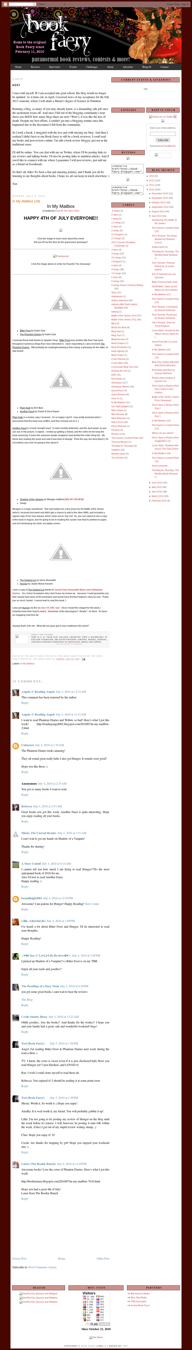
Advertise (128, 67)
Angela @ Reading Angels (38, 691)
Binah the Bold (118, 327)
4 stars (114, 265)
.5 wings (115, 210)
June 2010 (157, 482)
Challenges (92, 67)
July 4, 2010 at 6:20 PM (74, 986)
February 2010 (159, 500)
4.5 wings (116, 273)
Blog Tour (116, 335)
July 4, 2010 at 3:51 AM (72, 833)
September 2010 (160, 207)
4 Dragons (116, 261)
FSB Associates (138, 1301)
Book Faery (88, 1346)
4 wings (115, 269)
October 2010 (159, 202)
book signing (117, 351)
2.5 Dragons (117, 234)
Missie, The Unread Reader (38, 833)
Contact (164, 67)
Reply (24, 703)
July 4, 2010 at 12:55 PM (58, 898)
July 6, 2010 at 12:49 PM (72, 1164)
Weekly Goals (118, 453)
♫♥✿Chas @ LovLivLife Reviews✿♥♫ (46, 955)
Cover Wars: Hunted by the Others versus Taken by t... (165, 334)
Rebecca (26, 806)
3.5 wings (116, 257)
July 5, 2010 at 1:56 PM (64, 1043)
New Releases (118, 418)
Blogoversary (118, 339)
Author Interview (119, 300)
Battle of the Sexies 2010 (124, 315)
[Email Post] (83, 659)
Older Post (103, 1258)
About (110, 67)
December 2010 (160, 193)
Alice (113, 292)
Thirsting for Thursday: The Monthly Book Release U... (165, 255)
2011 (151, 185)
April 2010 (157, 491)
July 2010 (157, 216)
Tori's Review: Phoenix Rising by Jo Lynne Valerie (163, 266)
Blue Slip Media (139, 1297)
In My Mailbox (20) (161, 349)
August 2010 (158, 211)
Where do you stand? (163, 433)
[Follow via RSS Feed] (162, 121)
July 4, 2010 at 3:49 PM (86, 955)
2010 (151, 189)
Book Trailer (117, 355)
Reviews (35, 67)
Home (18, 67)
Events (73, 67)
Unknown (27, 745)
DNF (113, 375)
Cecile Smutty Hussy (34, 1016)
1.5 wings (116, 222)
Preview (115, 430)
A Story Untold (31, 863)
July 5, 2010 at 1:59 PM (64, 1098)
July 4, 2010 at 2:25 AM (52, 783)
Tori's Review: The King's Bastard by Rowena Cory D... (164, 239)
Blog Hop (116, 331)
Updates (115, 449)
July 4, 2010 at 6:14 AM (56, 863)
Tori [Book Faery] (32, 1043)
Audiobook (116, 296)
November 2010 (160, 198)
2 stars (114, 226)
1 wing (114, 218)
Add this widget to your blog (69, 644)
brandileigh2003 (31, 898)
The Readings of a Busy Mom (40, 986)
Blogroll (146, 67)
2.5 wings (116, 238)
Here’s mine (92, 904)
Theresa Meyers (119, 442)
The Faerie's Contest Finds (125, 438)
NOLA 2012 (117, 422)
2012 (151, 180)
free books (116, 378)
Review (115, 434)
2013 (151, 176)
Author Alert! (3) (160, 247)
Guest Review (118, 394)
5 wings (115, 281)
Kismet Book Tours (140, 1305)
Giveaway (116, 382)
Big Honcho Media (140, 1293)
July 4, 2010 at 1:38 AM (49, 745)
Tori (125, 1346)
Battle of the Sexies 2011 (123, 319)
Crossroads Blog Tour (122, 367)
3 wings (115, 253)
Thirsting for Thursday (122, 446)
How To (115, 398)
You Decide (117, 457)
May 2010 (157, 487)
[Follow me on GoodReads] (175, 117)
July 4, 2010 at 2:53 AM (47, 806)
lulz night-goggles (120, 406)
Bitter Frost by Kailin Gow (164, 282)
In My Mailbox (27, 663)
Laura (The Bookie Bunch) (38, 1164)
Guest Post (116, 390)
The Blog (27, 999)
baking (114, 311)
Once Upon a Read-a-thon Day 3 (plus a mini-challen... (165, 389)
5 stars (114, 277)
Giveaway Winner (120, 386)
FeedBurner (170, 146)
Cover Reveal (118, 359)
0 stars (114, 214)
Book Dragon (118, 343)
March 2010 (158, 496)
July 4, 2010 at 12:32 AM (71, 692)
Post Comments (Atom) (42, 1267)
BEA (113, 323)
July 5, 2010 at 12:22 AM (64, 1017)
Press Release (118, 426)
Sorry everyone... (160, 465)
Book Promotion (119, 347)
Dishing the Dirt (119, 371)
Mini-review (117, 410)
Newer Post (19, 1258)
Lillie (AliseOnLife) (33, 921)
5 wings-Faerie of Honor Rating (127, 285)
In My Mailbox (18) (161, 453)
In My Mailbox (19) (161, 420)
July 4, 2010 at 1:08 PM (61, 921)
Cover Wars (117, 363)
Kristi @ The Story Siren (67, 210)
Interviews (54, 67)
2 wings (115, 230)
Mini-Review (117, 414)
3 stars (114, 249)
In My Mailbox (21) (161, 294)
